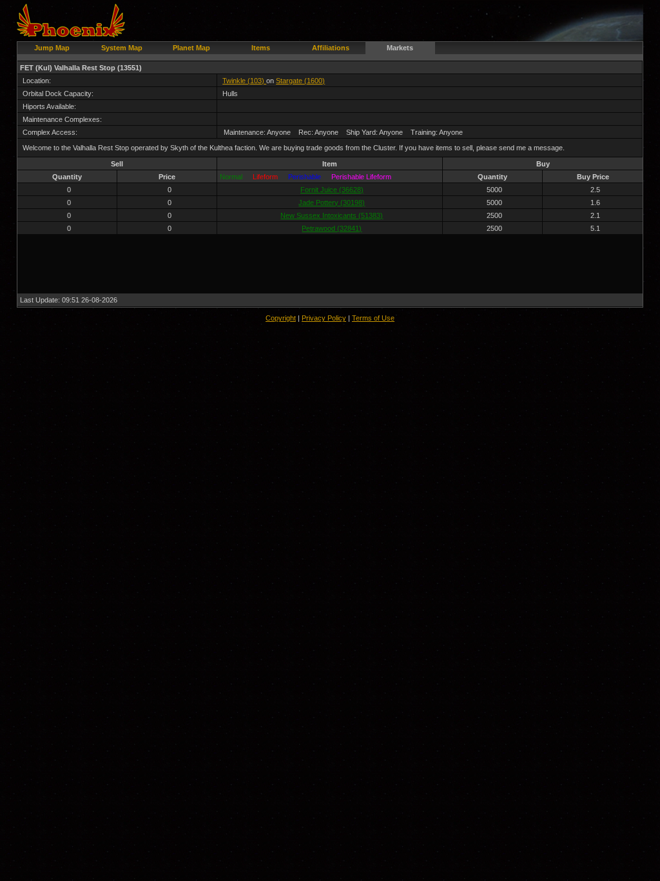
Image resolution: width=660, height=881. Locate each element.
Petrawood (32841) (332, 228)
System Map (121, 48)
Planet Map (191, 48)
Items (260, 48)
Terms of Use (373, 318)
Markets (400, 48)
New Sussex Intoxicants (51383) (331, 215)
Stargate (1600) (300, 80)
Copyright (281, 318)
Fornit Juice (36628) (332, 189)
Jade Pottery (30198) (331, 202)
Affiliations (330, 48)
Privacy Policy (324, 318)
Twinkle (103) (244, 80)
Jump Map (52, 48)
